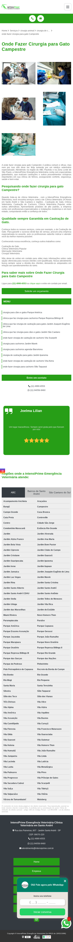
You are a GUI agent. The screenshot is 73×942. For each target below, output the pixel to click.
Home (36, 861)
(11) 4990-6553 (19, 283)
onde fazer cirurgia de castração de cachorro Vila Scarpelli (30, 338)
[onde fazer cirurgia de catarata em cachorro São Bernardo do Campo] (19, 109)
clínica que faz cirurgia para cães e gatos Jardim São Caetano (31, 332)
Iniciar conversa (42, 911)
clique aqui (35, 283)
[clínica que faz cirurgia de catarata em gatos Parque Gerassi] (19, 144)
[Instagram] (36, 919)
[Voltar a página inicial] (11, 6)
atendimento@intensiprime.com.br (37, 848)
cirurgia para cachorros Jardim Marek (20, 343)
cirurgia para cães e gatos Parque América (22, 312)
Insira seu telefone (42, 896)
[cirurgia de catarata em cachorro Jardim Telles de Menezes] (19, 73)
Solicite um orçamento (37, 291)
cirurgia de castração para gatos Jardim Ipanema (25, 355)
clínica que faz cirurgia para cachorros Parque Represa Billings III (33, 318)
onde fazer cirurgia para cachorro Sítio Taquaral (25, 367)
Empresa (36, 871)
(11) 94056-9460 (37, 390)
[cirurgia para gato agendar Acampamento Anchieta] (54, 73)
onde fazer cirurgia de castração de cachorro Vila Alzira (28, 361)
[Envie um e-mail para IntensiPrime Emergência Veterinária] (40, 18)
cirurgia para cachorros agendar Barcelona (23, 349)
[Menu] (67, 7)
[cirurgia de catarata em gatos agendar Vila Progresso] (54, 109)
